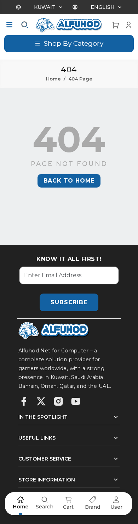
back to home (69, 180)
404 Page (80, 79)
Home (53, 79)
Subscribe (69, 302)
